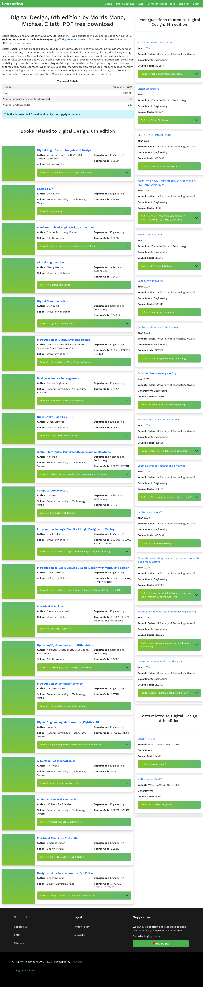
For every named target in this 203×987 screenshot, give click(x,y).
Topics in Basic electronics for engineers (61, 400)
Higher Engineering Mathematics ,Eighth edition (69, 722)
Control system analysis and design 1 (160, 661)
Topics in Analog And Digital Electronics (61, 821)
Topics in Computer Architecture (57, 513)
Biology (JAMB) (146, 738)
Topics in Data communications (157, 312)
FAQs (17, 935)
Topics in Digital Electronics (155, 120)
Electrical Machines (50, 606)
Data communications (151, 280)
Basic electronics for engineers (58, 378)
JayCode (77, 961)
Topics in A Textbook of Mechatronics (59, 783)
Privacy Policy (81, 926)
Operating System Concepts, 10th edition (65, 645)
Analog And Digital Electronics (57, 799)
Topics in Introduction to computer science (63, 706)
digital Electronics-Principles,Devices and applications (74, 452)
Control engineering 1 (150, 512)
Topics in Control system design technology (163, 358)
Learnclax (12, 3)
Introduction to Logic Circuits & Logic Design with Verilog (75, 529)
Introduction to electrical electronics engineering (167, 611)
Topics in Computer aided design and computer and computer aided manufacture (166, 595)
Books (108, 3)
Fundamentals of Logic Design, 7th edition (66, 227)
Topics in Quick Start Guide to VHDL (59, 435)
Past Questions (125, 3)
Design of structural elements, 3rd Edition (65, 873)
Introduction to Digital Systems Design (63, 339)
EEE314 (71, 39)
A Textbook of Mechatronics (56, 760)
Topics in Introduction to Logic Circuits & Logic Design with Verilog (75, 551)
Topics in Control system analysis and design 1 (165, 692)
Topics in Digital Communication (57, 323)
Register (184, 3)
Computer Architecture (52, 490)
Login (196, 3)
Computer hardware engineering (157, 373)
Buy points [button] (162, 943)
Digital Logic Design (50, 262)
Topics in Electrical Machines (55, 628)
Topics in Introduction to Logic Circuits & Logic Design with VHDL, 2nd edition (81, 590)
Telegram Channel (24, 970)
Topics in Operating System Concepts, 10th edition (66, 667)
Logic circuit (45, 188)
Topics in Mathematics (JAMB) (156, 804)
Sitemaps (19, 943)
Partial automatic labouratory (155, 42)
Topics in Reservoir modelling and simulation (164, 451)
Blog (140, 3)
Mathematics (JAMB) (150, 779)
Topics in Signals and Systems (156, 266)
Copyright (79, 935)
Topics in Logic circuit (51, 211)
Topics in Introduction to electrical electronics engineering (164, 645)
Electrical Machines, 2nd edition (58, 838)
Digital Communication (52, 301)
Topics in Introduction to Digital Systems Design (65, 362)
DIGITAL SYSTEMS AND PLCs (154, 135)
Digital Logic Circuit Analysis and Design (64, 150)
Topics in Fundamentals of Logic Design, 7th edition (67, 246)
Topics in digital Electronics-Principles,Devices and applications (73, 474)
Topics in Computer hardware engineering (162, 404)
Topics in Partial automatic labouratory (161, 74)
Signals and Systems (150, 234)
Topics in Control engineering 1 (156, 543)
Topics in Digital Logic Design (55, 284)
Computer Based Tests (161, 3)
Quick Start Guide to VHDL (55, 417)
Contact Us (21, 926)
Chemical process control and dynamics (161, 465)
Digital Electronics (148, 88)
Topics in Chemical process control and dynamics (166, 497)
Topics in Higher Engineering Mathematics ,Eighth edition (70, 744)
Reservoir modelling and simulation (159, 419)
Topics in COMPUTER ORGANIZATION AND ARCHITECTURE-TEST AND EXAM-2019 (162, 218)
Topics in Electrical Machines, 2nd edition (62, 857)
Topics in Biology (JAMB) (153, 764)
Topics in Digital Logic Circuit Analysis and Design (66, 172)
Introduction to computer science (60, 683)
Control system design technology (158, 327)
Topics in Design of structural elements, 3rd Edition (67, 895)
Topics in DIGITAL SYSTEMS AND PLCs (160, 166)
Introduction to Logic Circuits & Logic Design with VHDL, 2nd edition (83, 567)
